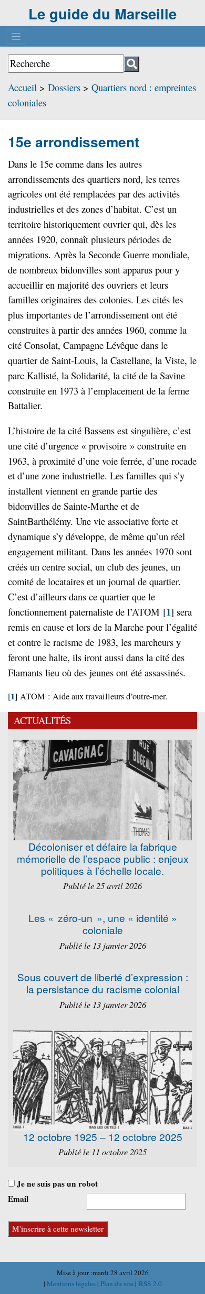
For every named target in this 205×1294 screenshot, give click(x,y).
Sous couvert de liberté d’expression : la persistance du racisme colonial (102, 983)
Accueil (22, 87)
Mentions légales (72, 1283)
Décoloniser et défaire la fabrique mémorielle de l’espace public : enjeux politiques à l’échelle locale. (103, 858)
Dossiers (64, 87)
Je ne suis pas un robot (56, 1183)
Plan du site (117, 1283)
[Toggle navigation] (16, 36)
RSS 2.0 (149, 1283)
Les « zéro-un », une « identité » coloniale (102, 924)
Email (18, 1198)
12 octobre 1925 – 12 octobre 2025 (102, 1136)
